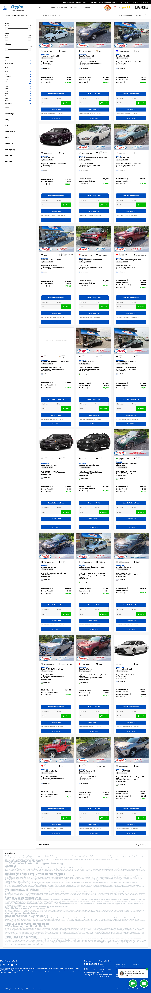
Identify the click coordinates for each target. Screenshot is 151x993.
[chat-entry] (133, 983)
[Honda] (5, 8)
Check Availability (56, 109)
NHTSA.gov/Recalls (113, 859)
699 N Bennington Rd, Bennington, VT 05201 (134, 2)
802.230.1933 (68, 2)
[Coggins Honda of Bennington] (17, 8)
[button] (72, 34)
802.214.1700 (82, 2)
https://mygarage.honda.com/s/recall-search (53, 906)
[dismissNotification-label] (147, 969)
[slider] (6, 28)
